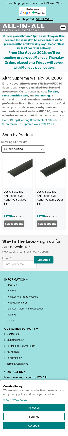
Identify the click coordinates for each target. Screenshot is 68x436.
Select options (14, 223)
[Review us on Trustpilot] (38, 13)
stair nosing (42, 95)
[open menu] (63, 27)
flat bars (53, 91)
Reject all (34, 407)
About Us (12, 285)
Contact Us (13, 334)
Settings (34, 416)
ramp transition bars (15, 95)
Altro (51, 120)
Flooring (11, 315)
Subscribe (43, 260)
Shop (14, 120)
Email (6, 258)
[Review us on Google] (25, 13)
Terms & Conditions (17, 364)
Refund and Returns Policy (21, 346)
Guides (11, 321)
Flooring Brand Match (32, 120)
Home (6, 120)
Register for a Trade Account (22, 297)
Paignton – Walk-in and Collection (25, 309)
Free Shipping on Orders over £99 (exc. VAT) (34, 3)
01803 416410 (44, 19)
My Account (13, 352)
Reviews (11, 291)
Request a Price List (17, 303)
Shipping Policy (15, 340)
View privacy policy (15, 400)
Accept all (34, 425)
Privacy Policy (14, 358)
